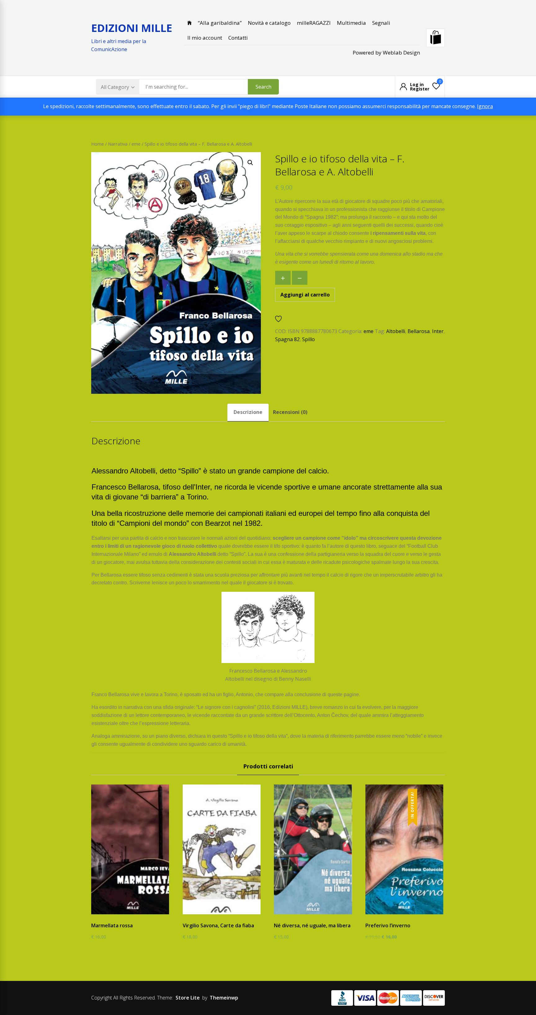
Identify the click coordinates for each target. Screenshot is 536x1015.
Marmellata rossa (112, 925)
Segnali (381, 22)
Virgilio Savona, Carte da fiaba (218, 925)
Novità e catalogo (269, 22)
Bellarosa (419, 331)
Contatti (238, 37)
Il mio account (204, 37)
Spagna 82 (287, 339)
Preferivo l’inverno (387, 925)
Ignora (485, 106)
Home (97, 144)
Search (263, 86)
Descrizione (248, 412)
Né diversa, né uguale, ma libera (312, 925)
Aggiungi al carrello (305, 294)
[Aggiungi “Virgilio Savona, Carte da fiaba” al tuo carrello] (217, 914)
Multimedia (351, 22)
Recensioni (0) (290, 412)
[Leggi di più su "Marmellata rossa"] (125, 914)
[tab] (248, 413)
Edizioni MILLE (131, 28)
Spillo (308, 339)
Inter (438, 331)
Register (419, 89)
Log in (417, 84)
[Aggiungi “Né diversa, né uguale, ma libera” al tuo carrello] (308, 914)
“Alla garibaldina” (220, 22)
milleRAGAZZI (314, 22)
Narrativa (117, 144)
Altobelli (395, 331)
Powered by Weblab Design (386, 52)
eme (136, 144)
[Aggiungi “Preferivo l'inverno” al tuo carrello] (400, 914)
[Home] (189, 22)
